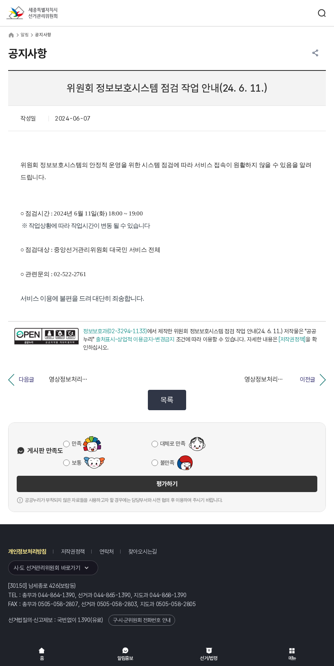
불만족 (167, 462)
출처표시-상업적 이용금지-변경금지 (135, 339)
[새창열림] (46, 340)
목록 (166, 400)
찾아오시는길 (142, 551)
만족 (76, 443)
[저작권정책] (292, 339)
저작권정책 (73, 551)
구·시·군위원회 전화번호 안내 (142, 620)
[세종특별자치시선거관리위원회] (47, 13)
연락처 (106, 551)
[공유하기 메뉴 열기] (315, 52)
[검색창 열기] (322, 13)
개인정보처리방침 (27, 551)
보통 (76, 462)
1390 (84, 620)
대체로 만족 (172, 443)
